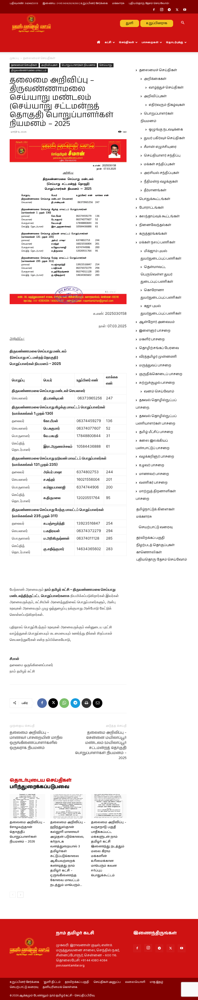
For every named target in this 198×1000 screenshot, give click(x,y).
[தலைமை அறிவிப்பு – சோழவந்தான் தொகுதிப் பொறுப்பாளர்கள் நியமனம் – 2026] (27, 806)
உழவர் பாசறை (151, 465)
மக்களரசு (118, 3)
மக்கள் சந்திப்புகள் (159, 164)
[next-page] (20, 895)
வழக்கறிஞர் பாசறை (156, 456)
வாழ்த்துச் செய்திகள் (166, 87)
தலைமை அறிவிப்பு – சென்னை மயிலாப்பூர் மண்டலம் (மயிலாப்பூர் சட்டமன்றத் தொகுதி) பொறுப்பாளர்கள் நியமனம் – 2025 (101, 745)
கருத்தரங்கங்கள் (153, 233)
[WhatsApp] (64, 703)
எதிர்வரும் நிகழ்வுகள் (167, 105)
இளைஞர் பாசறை (154, 330)
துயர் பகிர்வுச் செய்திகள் (164, 138)
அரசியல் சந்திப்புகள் (161, 173)
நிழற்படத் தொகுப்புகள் (155, 545)
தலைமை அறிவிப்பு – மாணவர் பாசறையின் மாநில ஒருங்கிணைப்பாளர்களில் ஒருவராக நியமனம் (36, 740)
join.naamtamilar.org (70, 965)
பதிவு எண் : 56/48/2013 (24, 3)
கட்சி (108, 42)
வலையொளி (135, 982)
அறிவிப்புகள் (49, 65)
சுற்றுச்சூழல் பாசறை (157, 382)
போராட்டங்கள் (151, 207)
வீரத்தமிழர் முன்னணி (158, 356)
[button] (182, 23)
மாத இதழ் (156, 982)
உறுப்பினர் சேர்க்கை (24, 982)
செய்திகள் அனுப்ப (107, 982)
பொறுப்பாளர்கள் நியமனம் (78, 65)
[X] (177, 10)
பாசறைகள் (149, 42)
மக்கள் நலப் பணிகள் (157, 242)
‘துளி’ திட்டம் (52, 982)
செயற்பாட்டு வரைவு (156, 527)
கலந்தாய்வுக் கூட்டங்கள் (159, 216)
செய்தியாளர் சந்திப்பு (162, 155)
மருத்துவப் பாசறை (155, 365)
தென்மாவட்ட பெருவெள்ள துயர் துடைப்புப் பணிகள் (157, 274)
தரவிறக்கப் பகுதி (150, 538)
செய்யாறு (105, 65)
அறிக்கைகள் (155, 79)
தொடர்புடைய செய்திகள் (40, 780)
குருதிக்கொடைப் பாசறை (160, 374)
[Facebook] (153, 10)
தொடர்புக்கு (174, 42)
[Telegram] (169, 10)
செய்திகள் (126, 42)
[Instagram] (161, 10)
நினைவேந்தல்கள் (155, 225)
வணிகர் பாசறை (153, 482)
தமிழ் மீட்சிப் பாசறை (156, 432)
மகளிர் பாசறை (152, 339)
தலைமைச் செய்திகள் (24, 65)
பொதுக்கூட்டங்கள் (154, 199)
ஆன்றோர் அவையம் (157, 322)
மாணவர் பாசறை (154, 474)
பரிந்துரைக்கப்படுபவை (39, 787)
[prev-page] (13, 895)
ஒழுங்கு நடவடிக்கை (166, 129)
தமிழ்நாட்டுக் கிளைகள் (155, 509)
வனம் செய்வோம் (159, 391)
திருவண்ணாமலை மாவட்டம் (28, 70)
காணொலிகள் (149, 552)
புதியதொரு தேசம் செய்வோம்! (149, 3)
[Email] (97, 703)
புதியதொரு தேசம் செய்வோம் (161, 559)
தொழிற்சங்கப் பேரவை (159, 348)
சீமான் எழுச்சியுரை (160, 147)
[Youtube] (184, 10)
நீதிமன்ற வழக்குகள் (161, 181)
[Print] (86, 703)
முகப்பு (14, 58)
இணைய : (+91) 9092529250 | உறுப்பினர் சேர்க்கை (75, 3)
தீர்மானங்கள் (155, 190)
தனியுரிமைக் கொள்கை (60, 987)
